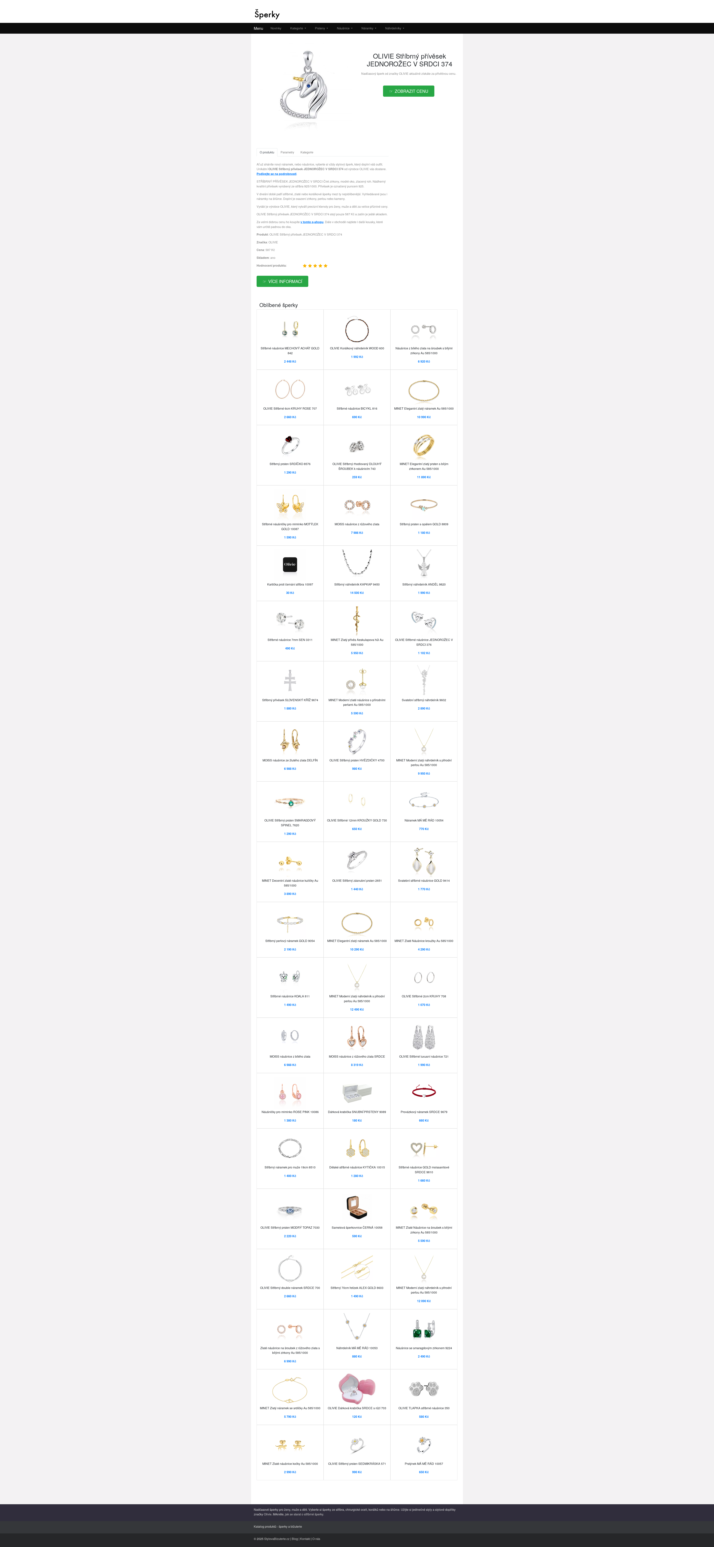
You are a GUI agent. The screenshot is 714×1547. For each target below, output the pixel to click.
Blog (295, 1539)
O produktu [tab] (267, 152)
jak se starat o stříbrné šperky (304, 1514)
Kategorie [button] (297, 28)
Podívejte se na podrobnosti (276, 174)
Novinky (276, 28)
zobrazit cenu (411, 91)
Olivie (267, 1514)
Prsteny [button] (320, 28)
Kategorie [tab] (306, 152)
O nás (316, 1539)
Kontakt (305, 1539)
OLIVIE (404, 73)
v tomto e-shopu (312, 222)
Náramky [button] (367, 28)
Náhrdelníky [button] (393, 28)
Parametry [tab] (287, 152)
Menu (258, 28)
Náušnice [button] (343, 28)
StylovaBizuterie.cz (277, 1539)
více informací (285, 281)
